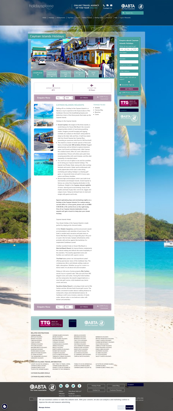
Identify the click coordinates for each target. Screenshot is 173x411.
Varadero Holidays (37, 358)
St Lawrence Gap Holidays (82, 354)
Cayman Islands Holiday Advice (84, 367)
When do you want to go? (127, 46)
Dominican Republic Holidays (105, 342)
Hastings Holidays (80, 344)
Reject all (121, 407)
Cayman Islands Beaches (60, 366)
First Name (123, 53)
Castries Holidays (58, 340)
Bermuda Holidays (80, 339)
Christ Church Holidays (103, 340)
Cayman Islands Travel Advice (105, 367)
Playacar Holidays (37, 349)
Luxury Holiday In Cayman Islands (41, 364)
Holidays (49, 28)
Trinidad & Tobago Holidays (61, 356)
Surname (122, 59)
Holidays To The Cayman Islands (63, 369)
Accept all (129, 407)
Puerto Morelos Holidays (61, 349)
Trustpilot (72, 321)
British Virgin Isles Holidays (105, 339)
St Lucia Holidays (101, 354)
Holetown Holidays (102, 344)
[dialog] (86, 404)
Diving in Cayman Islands (82, 366)
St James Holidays (101, 353)
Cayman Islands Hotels (41, 377)
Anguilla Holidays (80, 335)
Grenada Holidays (37, 344)
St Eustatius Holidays (81, 353)
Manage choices (44, 407)
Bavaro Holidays (36, 339)
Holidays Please (41, 28)
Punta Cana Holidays (102, 349)
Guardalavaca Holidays (60, 344)
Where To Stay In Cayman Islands (63, 367)
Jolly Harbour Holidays (81, 346)
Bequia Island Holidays (60, 339)
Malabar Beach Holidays (39, 347)
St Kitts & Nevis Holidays (60, 354)
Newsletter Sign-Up (127, 85)
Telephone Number (126, 65)
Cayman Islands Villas (38, 367)
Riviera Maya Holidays (38, 351)
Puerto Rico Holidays (81, 349)
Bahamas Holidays (80, 337)
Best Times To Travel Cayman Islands (64, 364)
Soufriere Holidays (102, 351)
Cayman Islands (58, 28)
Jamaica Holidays (58, 346)
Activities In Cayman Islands (104, 364)
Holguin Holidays (36, 346)
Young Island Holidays (60, 358)
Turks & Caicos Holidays (82, 356)
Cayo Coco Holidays (80, 340)
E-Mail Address (124, 71)
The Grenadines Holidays (39, 356)
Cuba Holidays (35, 342)
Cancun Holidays (36, 340)
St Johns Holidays (36, 354)
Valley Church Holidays (103, 356)
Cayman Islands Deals (40, 373)
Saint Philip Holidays (80, 351)
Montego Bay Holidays (81, 347)
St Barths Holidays (59, 353)
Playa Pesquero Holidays (104, 347)
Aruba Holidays (58, 337)
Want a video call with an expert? (128, 78)
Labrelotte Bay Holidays (104, 346)
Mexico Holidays (58, 347)
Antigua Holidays (36, 337)
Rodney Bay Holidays (59, 351)
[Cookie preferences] (4, 406)
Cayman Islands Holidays (71, 28)
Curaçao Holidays (58, 342)
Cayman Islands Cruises (38, 366)
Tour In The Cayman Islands (39, 369)
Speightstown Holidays (38, 353)
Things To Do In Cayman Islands (84, 364)
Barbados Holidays (102, 337)
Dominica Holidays (80, 342)
